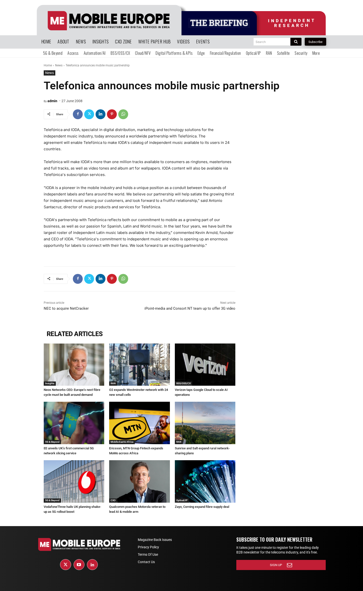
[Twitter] (89, 114)
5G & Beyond (52, 441)
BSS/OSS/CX (183, 383)
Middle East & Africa (122, 441)
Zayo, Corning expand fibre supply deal (202, 507)
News (58, 65)
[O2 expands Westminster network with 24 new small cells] (139, 364)
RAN (113, 383)
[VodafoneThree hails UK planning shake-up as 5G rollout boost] (74, 481)
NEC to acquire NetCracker (66, 308)
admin (52, 101)
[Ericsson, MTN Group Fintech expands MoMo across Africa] (139, 423)
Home (48, 65)
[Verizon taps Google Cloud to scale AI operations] (205, 364)
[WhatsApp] (123, 114)
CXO (113, 500)
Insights (49, 383)
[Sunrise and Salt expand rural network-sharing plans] (205, 423)
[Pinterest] (112, 114)
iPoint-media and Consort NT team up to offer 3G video (189, 308)
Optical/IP (181, 500)
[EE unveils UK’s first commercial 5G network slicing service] (74, 423)
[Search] (296, 42)
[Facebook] (78, 114)
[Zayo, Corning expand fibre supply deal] (205, 481)
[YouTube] (79, 564)
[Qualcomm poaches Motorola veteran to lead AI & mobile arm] (139, 481)
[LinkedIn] (92, 564)
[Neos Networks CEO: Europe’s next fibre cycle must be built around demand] (74, 364)
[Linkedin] (100, 114)
